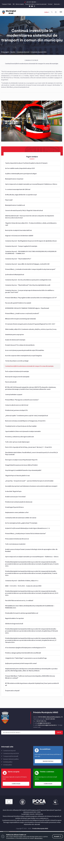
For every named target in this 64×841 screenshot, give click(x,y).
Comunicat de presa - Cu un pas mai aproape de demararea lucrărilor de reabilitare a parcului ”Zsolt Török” (29, 291)
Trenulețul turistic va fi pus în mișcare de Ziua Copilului (20, 426)
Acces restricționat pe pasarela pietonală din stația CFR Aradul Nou (24, 350)
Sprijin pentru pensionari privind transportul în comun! (21, 663)
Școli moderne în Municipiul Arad (14, 274)
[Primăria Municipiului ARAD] (9, 12)
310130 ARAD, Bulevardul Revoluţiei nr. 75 (50, 717)
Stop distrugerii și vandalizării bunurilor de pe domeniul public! (23, 470)
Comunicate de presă (23, 52)
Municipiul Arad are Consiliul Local (15, 205)
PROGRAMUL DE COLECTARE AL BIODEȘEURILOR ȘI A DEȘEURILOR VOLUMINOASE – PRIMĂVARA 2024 (29, 607)
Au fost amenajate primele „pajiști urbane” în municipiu (21, 523)
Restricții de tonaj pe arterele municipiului (17, 376)
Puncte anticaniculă (10, 382)
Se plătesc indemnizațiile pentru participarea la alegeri (21, 173)
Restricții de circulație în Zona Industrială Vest (18, 230)
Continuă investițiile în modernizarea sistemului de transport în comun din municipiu (29, 366)
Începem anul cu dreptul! (12, 690)
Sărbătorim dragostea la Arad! (14, 623)
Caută (59, 732)
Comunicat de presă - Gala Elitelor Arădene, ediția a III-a (21, 580)
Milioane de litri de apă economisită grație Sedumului (20, 319)
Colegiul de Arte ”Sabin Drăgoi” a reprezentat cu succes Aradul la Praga (26, 658)
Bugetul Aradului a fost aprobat (14, 618)
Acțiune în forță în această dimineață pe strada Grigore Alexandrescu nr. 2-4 (27, 528)
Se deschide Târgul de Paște (13, 491)
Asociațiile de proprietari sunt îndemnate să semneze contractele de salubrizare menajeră (31, 486)
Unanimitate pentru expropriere (14, 334)
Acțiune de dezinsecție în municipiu (15, 340)
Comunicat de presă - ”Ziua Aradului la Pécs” (18, 259)
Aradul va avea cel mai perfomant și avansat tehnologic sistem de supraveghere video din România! (31, 550)
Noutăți (13, 52)
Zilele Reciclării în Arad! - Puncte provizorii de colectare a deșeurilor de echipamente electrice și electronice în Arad (29, 217)
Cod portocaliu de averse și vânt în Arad (16, 405)
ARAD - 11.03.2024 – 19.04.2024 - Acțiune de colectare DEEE (23, 586)
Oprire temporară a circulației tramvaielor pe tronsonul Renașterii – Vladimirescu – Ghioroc (32, 556)
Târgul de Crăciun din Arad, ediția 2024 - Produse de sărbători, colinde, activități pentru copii (31, 224)
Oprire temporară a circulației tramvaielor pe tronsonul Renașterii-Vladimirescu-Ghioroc (31, 184)
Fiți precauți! (8, 200)
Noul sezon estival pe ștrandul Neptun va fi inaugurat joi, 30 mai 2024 (25, 421)
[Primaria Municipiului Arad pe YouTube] (32, 6)
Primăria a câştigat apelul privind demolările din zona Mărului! (23, 653)
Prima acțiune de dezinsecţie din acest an (17, 539)
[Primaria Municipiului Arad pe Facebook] (29, 6)
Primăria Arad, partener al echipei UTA (16, 410)
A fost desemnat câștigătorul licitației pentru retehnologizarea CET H (25, 647)
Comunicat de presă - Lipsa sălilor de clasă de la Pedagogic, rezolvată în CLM (27, 264)
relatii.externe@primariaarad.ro (47, 725)
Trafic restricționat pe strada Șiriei (15, 544)
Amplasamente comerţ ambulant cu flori (17, 512)
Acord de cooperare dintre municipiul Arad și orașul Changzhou (23, 355)
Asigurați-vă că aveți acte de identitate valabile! (19, 235)
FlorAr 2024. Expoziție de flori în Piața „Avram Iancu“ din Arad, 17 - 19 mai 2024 (28, 447)
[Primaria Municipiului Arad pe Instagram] (34, 6)
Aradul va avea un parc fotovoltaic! (15, 496)
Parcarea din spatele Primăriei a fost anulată (18, 303)
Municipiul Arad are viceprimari (14, 179)
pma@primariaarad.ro (44, 723)
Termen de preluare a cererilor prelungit (16, 361)
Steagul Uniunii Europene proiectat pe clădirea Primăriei (21, 465)
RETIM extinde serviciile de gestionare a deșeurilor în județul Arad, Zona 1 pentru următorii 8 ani (32, 684)
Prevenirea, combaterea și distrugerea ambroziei (19, 436)
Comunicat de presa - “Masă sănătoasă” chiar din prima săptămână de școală (27, 285)
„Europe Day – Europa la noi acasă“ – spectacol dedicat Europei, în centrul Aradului (29, 481)
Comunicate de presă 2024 (38, 52)
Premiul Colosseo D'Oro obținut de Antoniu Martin (19, 345)
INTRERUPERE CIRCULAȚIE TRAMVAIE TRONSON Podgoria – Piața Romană (27, 308)
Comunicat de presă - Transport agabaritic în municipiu (21, 246)
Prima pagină (5, 52)
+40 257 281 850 (31, 2)
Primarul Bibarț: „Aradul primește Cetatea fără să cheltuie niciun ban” (25, 533)
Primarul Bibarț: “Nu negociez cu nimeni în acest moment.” (22, 400)
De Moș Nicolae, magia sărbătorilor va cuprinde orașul (21, 194)
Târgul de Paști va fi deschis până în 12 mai (17, 475)
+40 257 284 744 (41, 721)
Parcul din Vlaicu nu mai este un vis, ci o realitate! (19, 600)
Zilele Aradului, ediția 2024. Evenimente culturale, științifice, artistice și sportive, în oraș (30, 329)
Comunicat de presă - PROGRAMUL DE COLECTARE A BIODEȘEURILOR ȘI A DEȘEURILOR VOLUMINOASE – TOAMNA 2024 (30, 252)
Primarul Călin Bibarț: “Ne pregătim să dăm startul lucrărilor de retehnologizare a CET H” (31, 297)
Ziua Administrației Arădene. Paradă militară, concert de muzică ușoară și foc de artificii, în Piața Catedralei (31, 453)
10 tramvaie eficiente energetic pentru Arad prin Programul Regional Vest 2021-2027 (30, 324)
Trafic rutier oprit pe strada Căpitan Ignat (17, 442)
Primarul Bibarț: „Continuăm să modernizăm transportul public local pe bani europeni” (30, 269)
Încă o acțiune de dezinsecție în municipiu (17, 371)
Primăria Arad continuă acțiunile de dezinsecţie (18, 502)
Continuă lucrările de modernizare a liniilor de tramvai (20, 518)
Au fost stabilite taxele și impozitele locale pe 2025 (20, 168)
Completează (16, 783)
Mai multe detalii (48, 761)
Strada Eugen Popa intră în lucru (14, 507)
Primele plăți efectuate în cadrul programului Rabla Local (21, 613)
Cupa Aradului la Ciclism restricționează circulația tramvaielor (23, 431)
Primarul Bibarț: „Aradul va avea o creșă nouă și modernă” (22, 313)
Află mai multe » (39, 838)
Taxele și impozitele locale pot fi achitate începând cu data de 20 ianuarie (26, 163)
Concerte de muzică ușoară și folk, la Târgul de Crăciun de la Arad (24, 210)
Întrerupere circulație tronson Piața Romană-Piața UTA (21, 460)
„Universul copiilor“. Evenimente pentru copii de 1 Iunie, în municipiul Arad (26, 415)
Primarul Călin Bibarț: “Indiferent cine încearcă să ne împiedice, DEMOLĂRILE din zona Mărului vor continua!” (30, 677)
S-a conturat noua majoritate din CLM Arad (17, 189)
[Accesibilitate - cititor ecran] (56, 12)
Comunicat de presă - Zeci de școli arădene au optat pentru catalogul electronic (28, 280)
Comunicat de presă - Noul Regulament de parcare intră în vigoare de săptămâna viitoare (31, 241)
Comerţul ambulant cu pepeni (13, 394)
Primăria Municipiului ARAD (40, 828)
